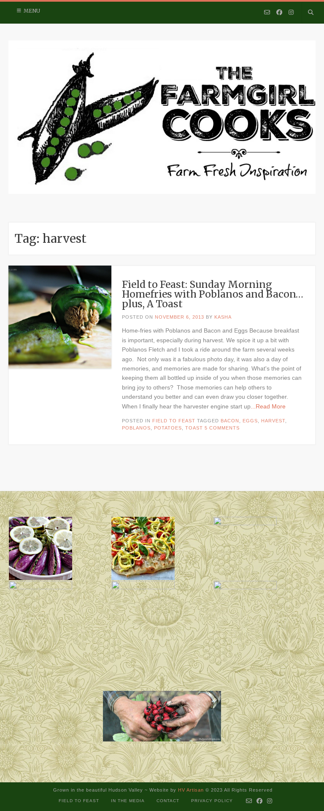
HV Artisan (190, 789)
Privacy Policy (212, 800)
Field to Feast (173, 420)
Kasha (223, 317)
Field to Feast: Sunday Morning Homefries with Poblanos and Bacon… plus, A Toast (212, 294)
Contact (168, 800)
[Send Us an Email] (267, 13)
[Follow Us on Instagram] (291, 13)
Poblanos (136, 427)
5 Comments (222, 427)
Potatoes (168, 427)
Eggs (250, 420)
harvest (273, 420)
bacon (230, 420)
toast (194, 427)
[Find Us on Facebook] (279, 13)
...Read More (268, 406)
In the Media (128, 800)
